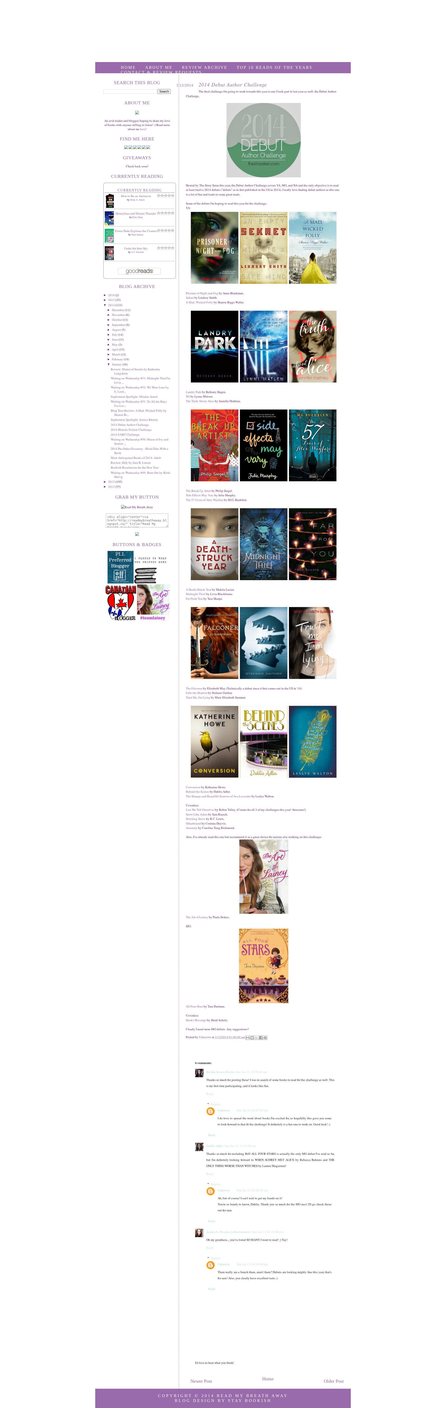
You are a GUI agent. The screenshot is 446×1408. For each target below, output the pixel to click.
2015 (111, 300)
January (117, 364)
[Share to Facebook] (261, 1037)
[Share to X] (256, 1037)
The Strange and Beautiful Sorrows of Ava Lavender (218, 796)
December (118, 310)
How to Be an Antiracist (136, 196)
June (115, 339)
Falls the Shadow (196, 693)
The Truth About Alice (200, 401)
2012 (111, 486)
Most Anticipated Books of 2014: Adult (136, 458)
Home (128, 67)
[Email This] (247, 1037)
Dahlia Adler (214, 1145)
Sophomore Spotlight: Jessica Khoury (134, 419)
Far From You (194, 598)
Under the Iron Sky (136, 248)
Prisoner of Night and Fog (202, 293)
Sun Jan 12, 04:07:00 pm (252, 1110)
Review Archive (204, 67)
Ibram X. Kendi (137, 199)
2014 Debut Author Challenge (130, 425)
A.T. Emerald (137, 252)
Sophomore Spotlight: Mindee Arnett (134, 396)
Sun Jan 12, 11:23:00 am (240, 1146)
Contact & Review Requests (161, 72)
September (119, 325)
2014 (111, 305)
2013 (111, 482)
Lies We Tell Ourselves (200, 810)
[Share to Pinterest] (265, 1037)
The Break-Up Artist (198, 491)
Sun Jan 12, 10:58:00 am (251, 1072)
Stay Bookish (250, 1400)
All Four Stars (194, 1006)
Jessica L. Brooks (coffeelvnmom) (228, 1231)
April (115, 349)
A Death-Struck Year (198, 589)
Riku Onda (137, 217)
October (117, 320)
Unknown (224, 1110)
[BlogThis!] (252, 1037)
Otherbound (193, 823)
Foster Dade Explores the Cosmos (136, 231)
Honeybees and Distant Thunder (136, 213)
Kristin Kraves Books (220, 1072)
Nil (188, 396)
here (142, 129)
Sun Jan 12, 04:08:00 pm (252, 1190)
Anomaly (191, 828)
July (115, 334)
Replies (215, 1104)
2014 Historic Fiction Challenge (131, 429)
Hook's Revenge (196, 1020)
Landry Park (193, 392)
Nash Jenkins (137, 234)
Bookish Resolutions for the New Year (134, 467)
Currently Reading (140, 190)
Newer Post (201, 1381)
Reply (210, 1094)
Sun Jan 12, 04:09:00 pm (252, 1264)
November (119, 315)
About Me (159, 67)
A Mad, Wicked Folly (199, 302)
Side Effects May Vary (200, 495)
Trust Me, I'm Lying (198, 697)
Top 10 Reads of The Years (274, 67)
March (116, 354)
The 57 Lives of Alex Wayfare (204, 500)
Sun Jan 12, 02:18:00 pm (267, 1232)
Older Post (334, 1381)
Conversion (193, 787)
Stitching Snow (195, 819)
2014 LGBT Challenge (125, 434)
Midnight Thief (195, 594)
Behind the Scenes (197, 791)
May (115, 344)
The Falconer (194, 688)
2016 (111, 295)
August (117, 330)
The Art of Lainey (197, 917)
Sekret (190, 297)
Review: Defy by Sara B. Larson (131, 462)
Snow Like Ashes (196, 814)
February (118, 359)
